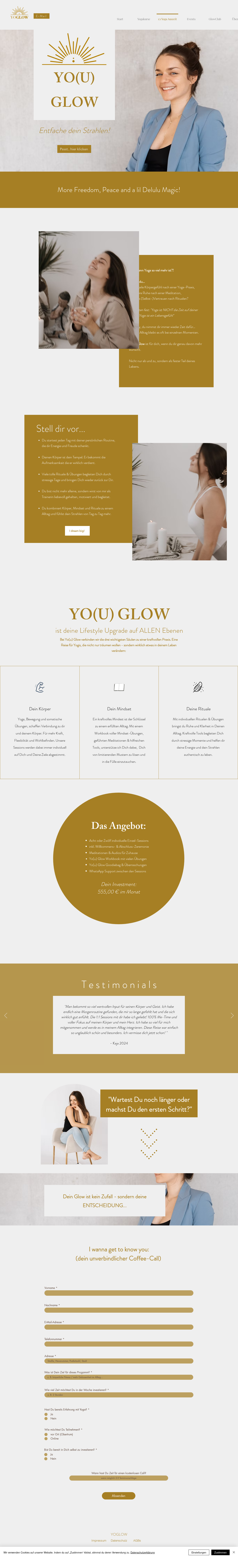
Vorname (49, 1288)
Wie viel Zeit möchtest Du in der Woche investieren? (75, 1390)
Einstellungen (198, 1552)
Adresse (49, 1356)
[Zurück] (5, 1016)
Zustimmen (220, 1552)
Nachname (50, 1305)
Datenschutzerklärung (142, 1552)
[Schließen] (234, 1552)
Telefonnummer (53, 1339)
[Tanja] (117, 1052)
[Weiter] (232, 1016)
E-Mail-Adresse (53, 1322)
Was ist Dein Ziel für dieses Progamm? (67, 1372)
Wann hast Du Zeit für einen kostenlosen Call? (118, 1473)
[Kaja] (113, 1052)
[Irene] (121, 1052)
